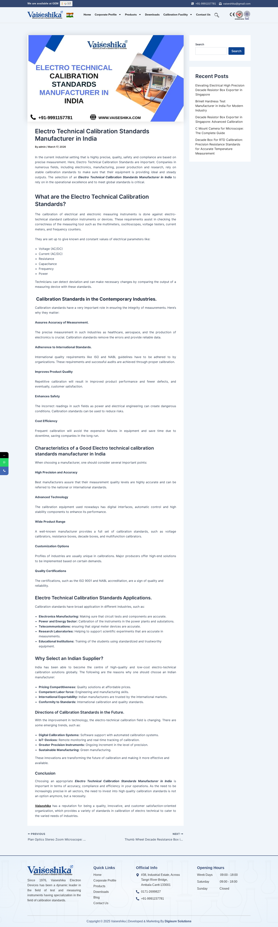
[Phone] (4, 471)
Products (131, 14)
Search (199, 44)
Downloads (152, 14)
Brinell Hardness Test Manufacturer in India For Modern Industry (219, 105)
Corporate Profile (106, 14)
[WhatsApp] (4, 462)
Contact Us (203, 14)
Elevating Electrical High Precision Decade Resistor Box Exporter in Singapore (219, 89)
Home (87, 14)
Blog (96, 897)
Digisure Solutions (178, 921)
